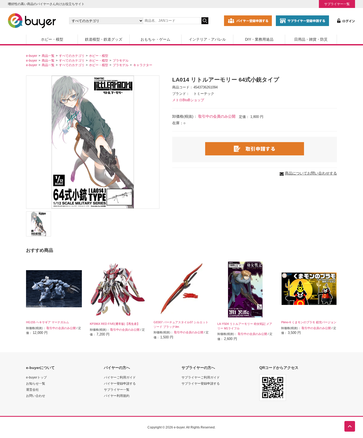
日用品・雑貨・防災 (311, 39)
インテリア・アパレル (207, 39)
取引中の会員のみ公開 (216, 116)
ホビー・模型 (52, 39)
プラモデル (121, 60)
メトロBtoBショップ (188, 100)
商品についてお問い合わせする (311, 173)
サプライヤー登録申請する (201, 383)
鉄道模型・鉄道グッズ (103, 39)
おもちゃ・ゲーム (155, 39)
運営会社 (32, 389)
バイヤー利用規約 (116, 395)
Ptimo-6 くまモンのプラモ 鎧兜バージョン (308, 322)
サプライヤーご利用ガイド (201, 377)
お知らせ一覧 (35, 383)
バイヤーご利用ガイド (120, 377)
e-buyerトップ (36, 377)
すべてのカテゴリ (72, 55)
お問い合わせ (35, 395)
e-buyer (31, 55)
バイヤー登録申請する (120, 383)
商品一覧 (48, 55)
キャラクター (142, 65)
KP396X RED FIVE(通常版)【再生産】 (115, 323)
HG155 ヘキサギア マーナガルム (47, 322)
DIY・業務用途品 (259, 39)
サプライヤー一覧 (337, 4)
